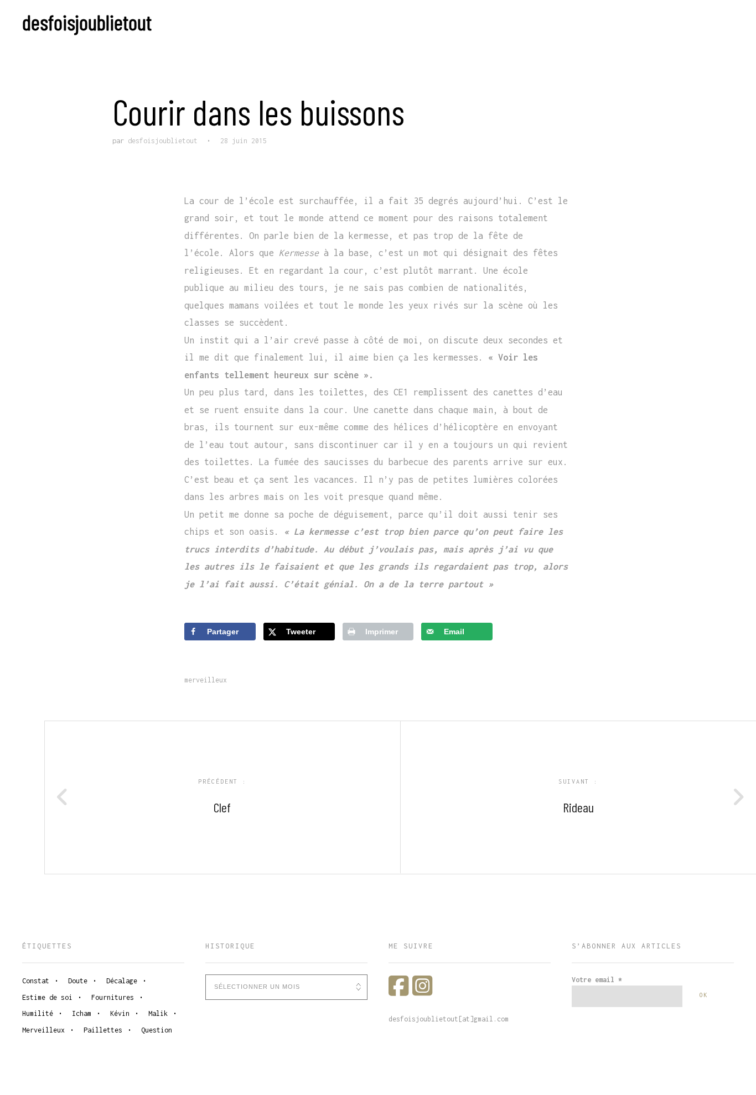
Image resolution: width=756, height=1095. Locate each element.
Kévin (120, 1013)
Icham (81, 1013)
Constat (35, 981)
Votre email (597, 980)
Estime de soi (47, 997)
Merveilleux (205, 680)
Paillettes (103, 1030)
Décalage (121, 981)
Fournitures (112, 997)
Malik (158, 1013)
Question (156, 1030)
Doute (77, 981)
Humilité (37, 1013)
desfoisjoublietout (87, 22)
